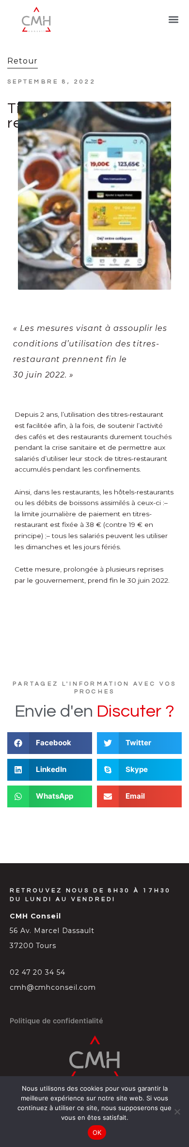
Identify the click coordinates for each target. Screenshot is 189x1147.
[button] (174, 20)
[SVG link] (36, 19)
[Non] (177, 1111)
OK (97, 1132)
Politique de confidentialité (56, 1020)
